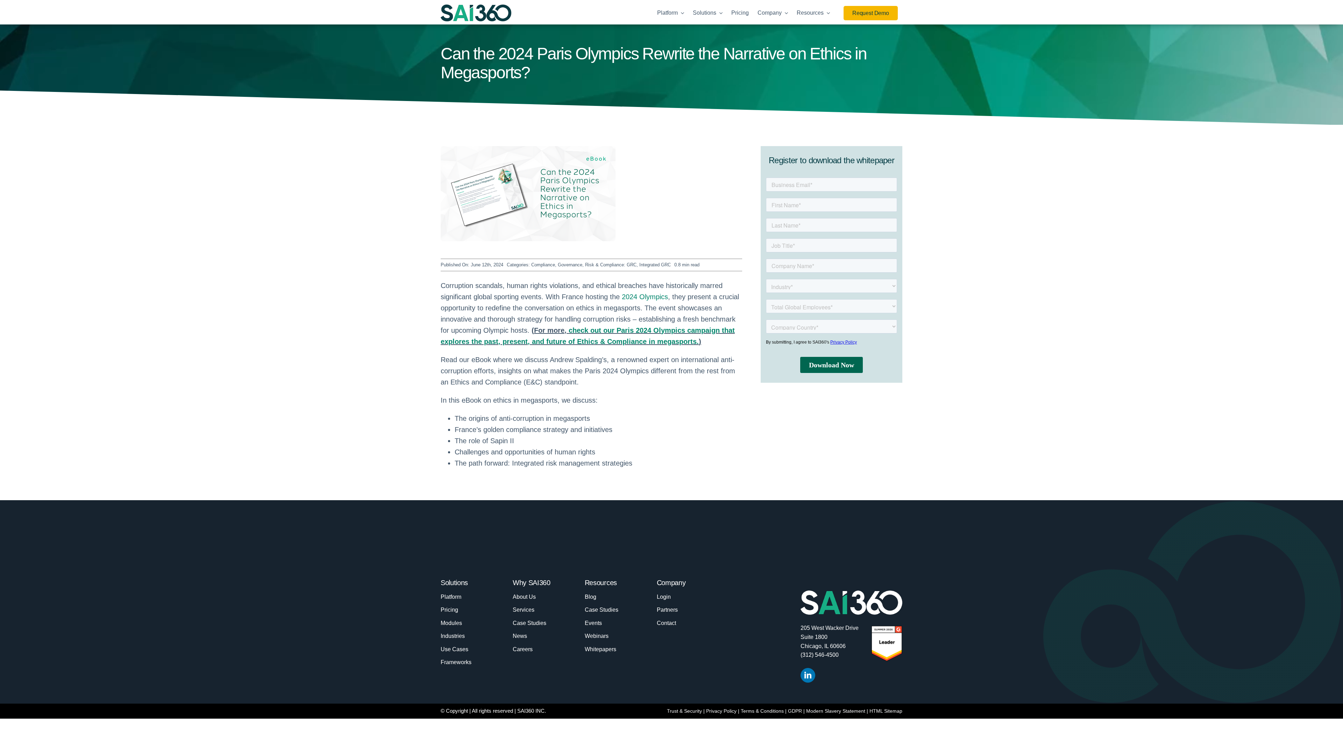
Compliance (543, 264)
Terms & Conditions (762, 711)
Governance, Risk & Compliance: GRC (597, 264)
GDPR (795, 711)
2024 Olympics (645, 297)
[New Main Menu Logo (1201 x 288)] (476, 8)
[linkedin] (808, 675)
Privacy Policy (721, 711)
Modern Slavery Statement (835, 711)
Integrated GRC (655, 264)
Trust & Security (684, 711)
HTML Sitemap (885, 711)
